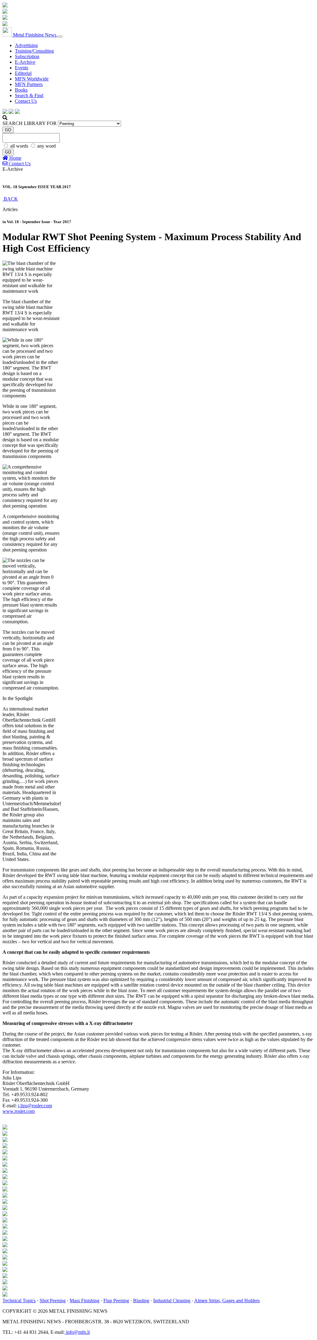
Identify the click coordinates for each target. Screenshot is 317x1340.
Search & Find (29, 95)
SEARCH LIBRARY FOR (29, 123)
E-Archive (25, 62)
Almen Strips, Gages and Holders (227, 1300)
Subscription (27, 56)
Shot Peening (53, 1300)
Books (21, 90)
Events (21, 67)
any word (46, 146)
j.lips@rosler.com (35, 1105)
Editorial (23, 73)
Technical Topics (19, 1300)
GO (8, 130)
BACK (10, 198)
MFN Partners (29, 84)
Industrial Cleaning (171, 1300)
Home (14, 158)
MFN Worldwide (32, 78)
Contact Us (26, 101)
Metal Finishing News (35, 34)
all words (19, 146)
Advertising (26, 45)
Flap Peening (116, 1300)
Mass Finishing (84, 1300)
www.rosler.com (18, 1111)
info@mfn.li (77, 1332)
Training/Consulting (34, 51)
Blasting (141, 1300)
